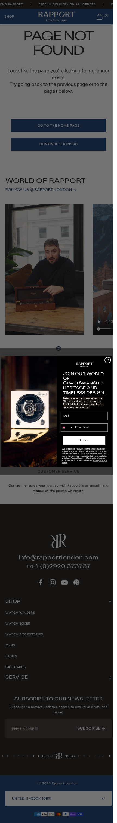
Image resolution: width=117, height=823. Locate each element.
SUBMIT (84, 440)
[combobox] (66, 428)
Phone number (68, 421)
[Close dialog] (107, 360)
